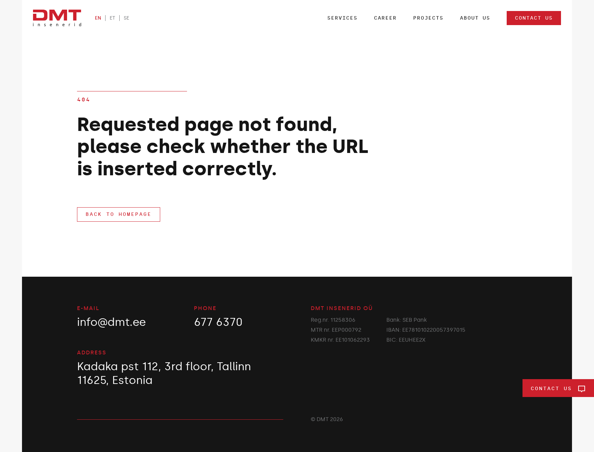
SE (126, 18)
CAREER (385, 18)
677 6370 (218, 322)
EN (98, 18)
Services (342, 18)
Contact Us (534, 18)
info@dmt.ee (111, 322)
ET (112, 18)
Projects (428, 18)
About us (475, 18)
